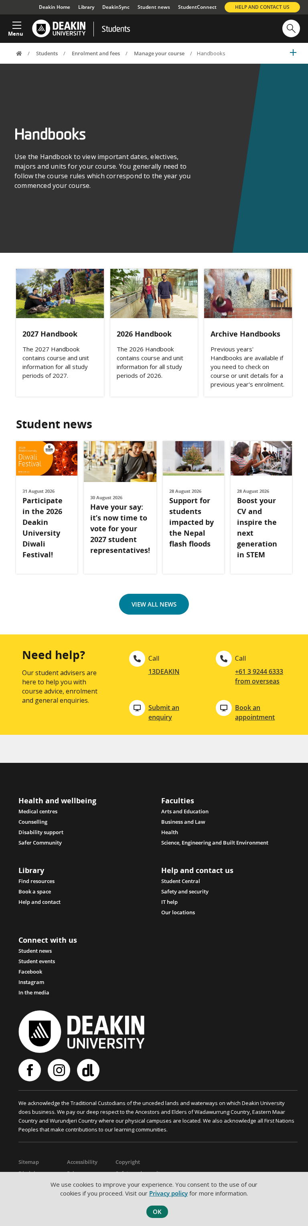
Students (116, 30)
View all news (154, 604)
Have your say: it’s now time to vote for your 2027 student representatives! (120, 528)
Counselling (32, 821)
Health (169, 832)
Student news (154, 7)
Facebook (30, 971)
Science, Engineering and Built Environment (214, 842)
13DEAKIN (164, 671)
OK (157, 1212)
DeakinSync (116, 7)
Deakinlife (89, 1070)
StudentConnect (197, 7)
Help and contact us (262, 7)
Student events (36, 961)
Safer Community (40, 842)
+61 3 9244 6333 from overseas (259, 676)
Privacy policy (168, 1193)
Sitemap (28, 1162)
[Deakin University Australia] (58, 29)
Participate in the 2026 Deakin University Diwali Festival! (42, 527)
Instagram (31, 982)
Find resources (36, 881)
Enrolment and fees (96, 53)
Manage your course (159, 53)
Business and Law (183, 821)
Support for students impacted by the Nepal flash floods (191, 522)
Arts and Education (185, 811)
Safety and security (185, 891)
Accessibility (82, 1162)
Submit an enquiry (163, 712)
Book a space (34, 891)
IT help (169, 901)
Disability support (40, 832)
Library (86, 7)
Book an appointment (255, 712)
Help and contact (39, 901)
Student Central (180, 881)
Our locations (178, 912)
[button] (15, 26)
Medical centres (37, 811)
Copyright (128, 1162)
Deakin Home (54, 7)
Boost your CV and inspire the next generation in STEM (257, 527)
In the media (33, 992)
